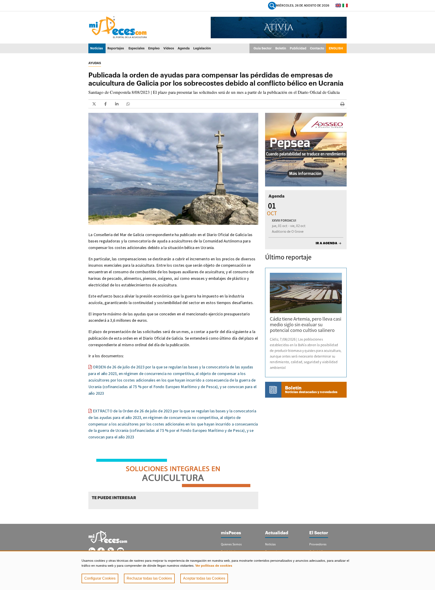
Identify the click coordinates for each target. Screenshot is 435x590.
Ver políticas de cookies (213, 565)
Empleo (154, 48)
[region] (217, 570)
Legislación (202, 48)
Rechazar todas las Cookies (149, 578)
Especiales (136, 48)
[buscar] (272, 6)
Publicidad (298, 48)
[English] (338, 5)
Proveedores (317, 544)
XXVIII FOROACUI (284, 220)
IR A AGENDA (326, 243)
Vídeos (168, 48)
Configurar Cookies (100, 578)
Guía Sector (263, 48)
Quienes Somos (231, 544)
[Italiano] (345, 5)
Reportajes (115, 48)
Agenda (184, 48)
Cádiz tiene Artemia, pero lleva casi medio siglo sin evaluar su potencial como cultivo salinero (305, 324)
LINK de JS (94, 104)
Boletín (280, 48)
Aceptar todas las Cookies (204, 578)
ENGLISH (336, 48)
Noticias (96, 48)
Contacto (317, 48)
